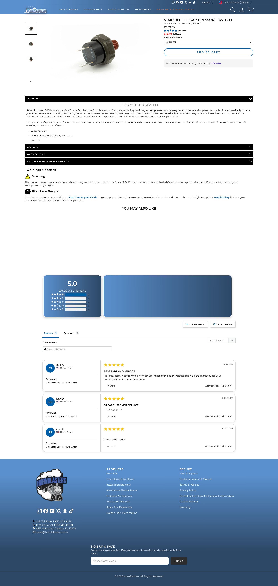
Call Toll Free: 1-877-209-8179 (54, 521)
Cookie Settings (189, 501)
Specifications (35, 154)
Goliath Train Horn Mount (121, 512)
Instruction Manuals (118, 501)
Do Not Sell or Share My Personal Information (207, 495)
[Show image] (31, 29)
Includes (32, 147)
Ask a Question (196, 324)
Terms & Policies (189, 484)
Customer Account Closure (196, 479)
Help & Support (189, 473)
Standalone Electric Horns (121, 490)
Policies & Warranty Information (47, 161)
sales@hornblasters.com (52, 532)
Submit (179, 561)
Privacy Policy (188, 490)
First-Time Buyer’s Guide (83, 197)
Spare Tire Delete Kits (119, 507)
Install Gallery (222, 197)
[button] (224, 385)
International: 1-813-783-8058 (54, 525)
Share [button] (112, 385)
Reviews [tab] (48, 333)
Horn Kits (111, 473)
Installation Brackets (118, 484)
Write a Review (224, 324)
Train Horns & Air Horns (120, 479)
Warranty (185, 507)
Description (33, 98)
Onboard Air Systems (119, 495)
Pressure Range (173, 37)
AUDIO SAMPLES (119, 9)
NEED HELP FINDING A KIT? (175, 9)
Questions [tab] (69, 333)
